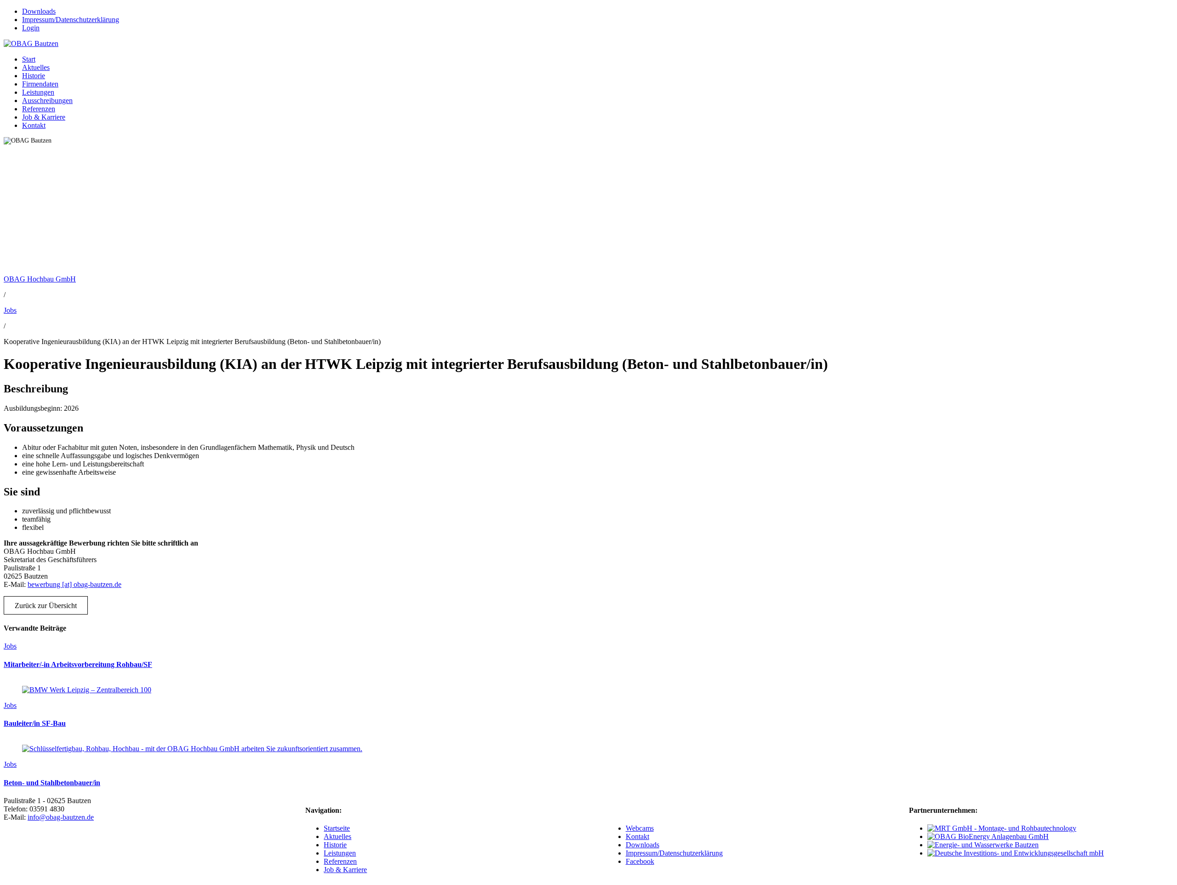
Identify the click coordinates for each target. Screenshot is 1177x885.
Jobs (10, 310)
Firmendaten (40, 84)
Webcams (640, 828)
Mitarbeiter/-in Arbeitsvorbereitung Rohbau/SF (78, 664)
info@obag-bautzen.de (61, 817)
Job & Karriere (43, 117)
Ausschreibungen (47, 100)
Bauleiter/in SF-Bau (35, 723)
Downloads (39, 11)
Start (28, 59)
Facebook (640, 861)
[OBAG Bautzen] (31, 43)
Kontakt (34, 125)
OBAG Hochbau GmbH (40, 279)
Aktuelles (36, 67)
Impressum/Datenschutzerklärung (70, 19)
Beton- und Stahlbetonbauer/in (52, 783)
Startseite (337, 828)
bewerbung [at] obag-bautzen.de (74, 584)
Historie (33, 76)
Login (31, 28)
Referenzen (38, 109)
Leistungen (38, 92)
